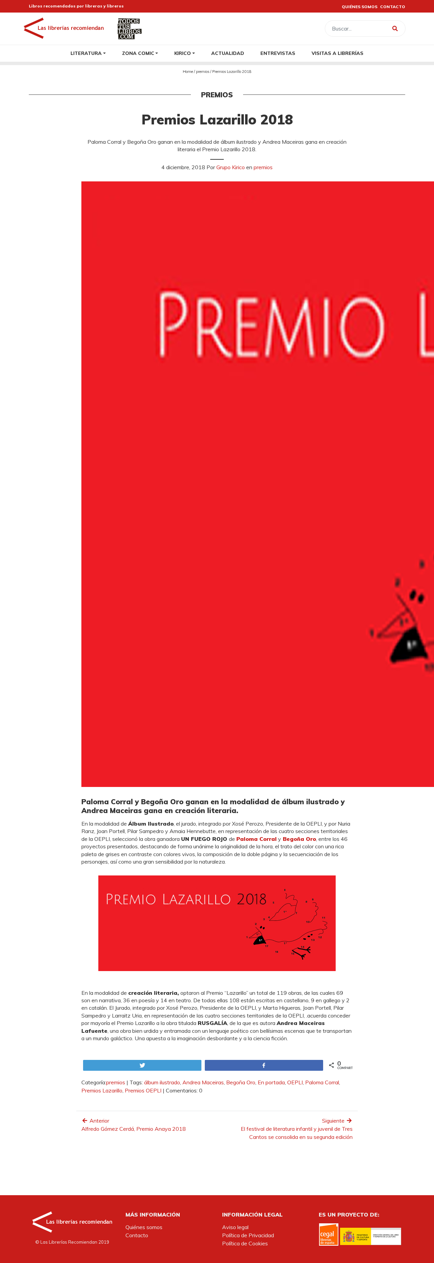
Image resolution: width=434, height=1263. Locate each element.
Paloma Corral (322, 1082)
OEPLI (295, 1082)
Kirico (182, 53)
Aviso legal (235, 1227)
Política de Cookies (245, 1243)
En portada (271, 1082)
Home (188, 71)
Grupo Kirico (230, 167)
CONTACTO (392, 6)
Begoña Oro (240, 1082)
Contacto (136, 1235)
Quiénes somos (143, 1227)
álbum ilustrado (162, 1082)
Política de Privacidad (248, 1235)
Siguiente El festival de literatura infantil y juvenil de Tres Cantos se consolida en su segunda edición (297, 1128)
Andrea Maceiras (203, 1082)
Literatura (86, 53)
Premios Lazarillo (101, 1090)
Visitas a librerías (337, 53)
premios (202, 71)
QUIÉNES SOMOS (359, 6)
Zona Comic (138, 53)
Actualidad (227, 53)
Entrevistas (277, 53)
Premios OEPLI (143, 1090)
